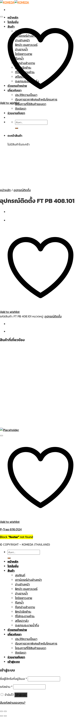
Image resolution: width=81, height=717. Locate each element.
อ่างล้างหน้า (22, 584)
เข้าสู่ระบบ (21, 695)
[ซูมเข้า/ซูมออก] (5, 711)
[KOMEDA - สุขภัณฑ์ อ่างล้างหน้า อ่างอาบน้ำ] (14, 2)
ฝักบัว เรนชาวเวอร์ (26, 589)
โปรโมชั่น (13, 566)
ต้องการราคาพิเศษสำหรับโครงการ (36, 643)
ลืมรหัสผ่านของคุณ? (12, 702)
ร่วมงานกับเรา (16, 657)
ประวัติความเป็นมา (26, 639)
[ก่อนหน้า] (1, 715)
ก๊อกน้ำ (19, 602)
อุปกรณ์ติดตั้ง (22, 190)
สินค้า (11, 570)
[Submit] (9, 558)
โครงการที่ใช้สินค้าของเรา (30, 104)
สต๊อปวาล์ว (22, 620)
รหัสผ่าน (6, 686)
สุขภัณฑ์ (20, 575)
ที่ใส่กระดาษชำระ (25, 616)
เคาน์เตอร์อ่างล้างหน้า (28, 579)
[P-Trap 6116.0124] (9, 430)
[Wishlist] (1, 16)
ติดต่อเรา (20, 652)
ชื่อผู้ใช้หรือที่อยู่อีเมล (13, 678)
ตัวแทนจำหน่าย (17, 629)
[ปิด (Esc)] (1, 711)
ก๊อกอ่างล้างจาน (25, 607)
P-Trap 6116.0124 (11, 529)
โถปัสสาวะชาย (23, 598)
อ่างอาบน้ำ (21, 593)
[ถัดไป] (5, 715)
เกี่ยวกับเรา (14, 634)
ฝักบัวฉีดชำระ (23, 611)
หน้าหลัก (13, 17)
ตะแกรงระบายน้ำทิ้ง (27, 625)
